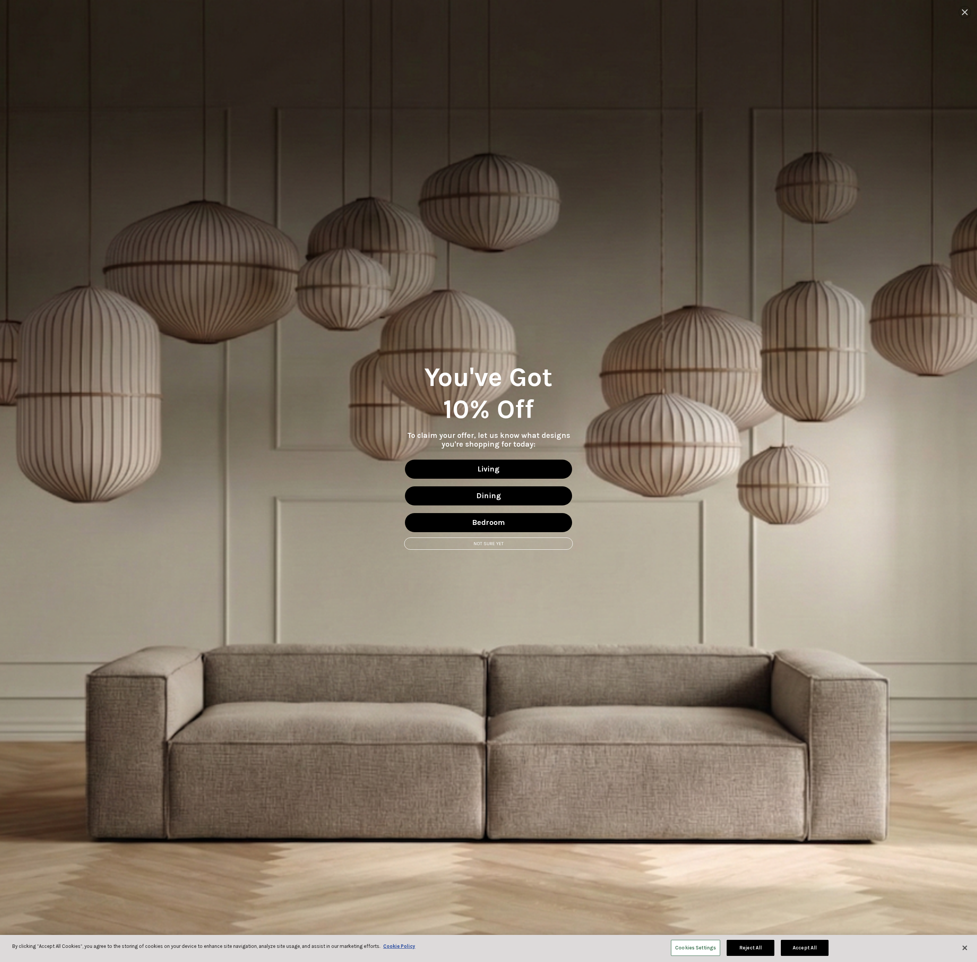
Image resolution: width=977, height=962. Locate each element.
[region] (488, 948)
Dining (488, 495)
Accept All (805, 948)
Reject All (750, 948)
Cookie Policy (399, 946)
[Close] (964, 947)
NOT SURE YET (489, 543)
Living (488, 469)
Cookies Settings (695, 948)
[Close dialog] (965, 12)
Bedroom (488, 522)
